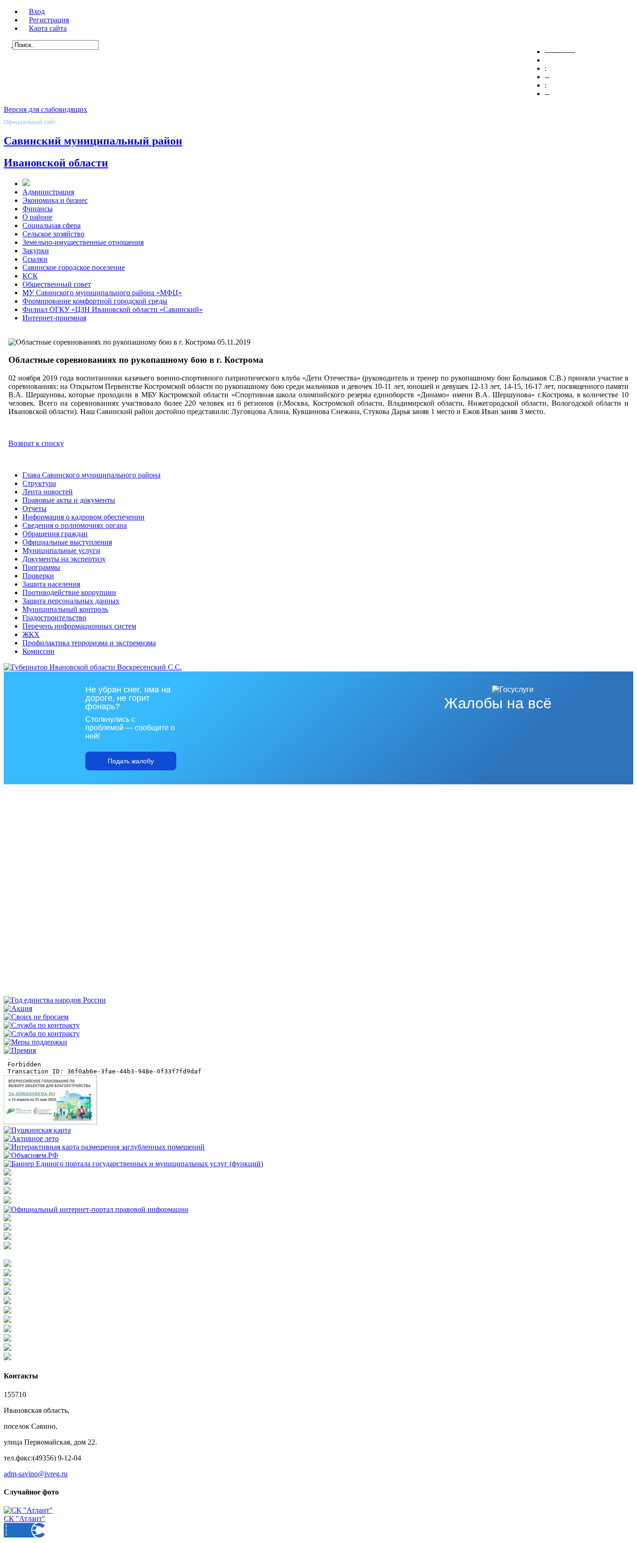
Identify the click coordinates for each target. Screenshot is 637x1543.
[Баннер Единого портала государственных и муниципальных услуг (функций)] (133, 1164)
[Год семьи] (55, 1000)
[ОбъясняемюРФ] (31, 1155)
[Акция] (18, 1008)
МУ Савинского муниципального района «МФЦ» (102, 293)
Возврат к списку (36, 443)
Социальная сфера (51, 225)
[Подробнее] (7, 1201)
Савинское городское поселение (73, 267)
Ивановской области (56, 163)
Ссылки (35, 259)
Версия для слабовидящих (45, 109)
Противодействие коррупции (69, 592)
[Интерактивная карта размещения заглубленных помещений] (104, 1147)
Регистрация (49, 20)
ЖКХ (31, 634)
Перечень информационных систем (79, 626)
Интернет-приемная (54, 318)
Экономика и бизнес (55, 200)
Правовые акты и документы (68, 500)
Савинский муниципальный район (93, 141)
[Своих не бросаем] (36, 1017)
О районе (37, 217)
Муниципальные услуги (61, 550)
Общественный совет (56, 284)
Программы (41, 567)
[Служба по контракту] (42, 1025)
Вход (37, 11)
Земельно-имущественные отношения (83, 242)
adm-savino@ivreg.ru (36, 1474)
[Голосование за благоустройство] (50, 1122)
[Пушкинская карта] (37, 1130)
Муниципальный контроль (65, 609)
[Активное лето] (31, 1138)
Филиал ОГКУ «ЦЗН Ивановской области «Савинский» (112, 309)
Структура (39, 483)
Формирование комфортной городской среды (94, 301)
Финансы (37, 209)
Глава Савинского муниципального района (91, 475)
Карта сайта (48, 28)
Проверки (38, 576)
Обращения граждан (55, 534)
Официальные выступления (67, 542)
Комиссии (38, 651)
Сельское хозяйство (53, 234)
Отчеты (34, 508)
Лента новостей (47, 492)
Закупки (35, 251)
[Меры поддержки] (35, 1042)
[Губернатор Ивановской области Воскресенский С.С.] (93, 667)
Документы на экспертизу (64, 559)
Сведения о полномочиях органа (74, 525)
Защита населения (51, 584)
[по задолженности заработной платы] (7, 1237)
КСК (30, 276)
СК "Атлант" (24, 1518)
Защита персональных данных (70, 601)
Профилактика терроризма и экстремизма (89, 643)
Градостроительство (54, 618)
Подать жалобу (131, 761)
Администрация (48, 192)
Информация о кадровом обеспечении (83, 517)
